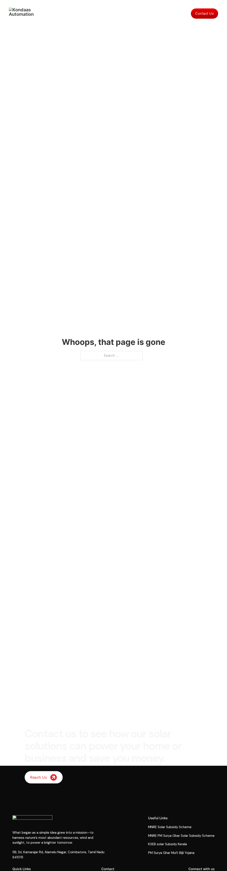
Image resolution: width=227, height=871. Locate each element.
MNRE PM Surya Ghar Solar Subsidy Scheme (181, 835)
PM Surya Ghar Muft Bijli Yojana (171, 853)
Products (163, 13)
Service (182, 13)
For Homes (63, 13)
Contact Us (204, 13)
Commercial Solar (92, 13)
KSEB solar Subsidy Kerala (167, 844)
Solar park (121, 13)
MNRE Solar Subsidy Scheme (170, 827)
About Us (142, 13)
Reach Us (38, 777)
